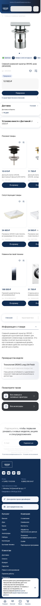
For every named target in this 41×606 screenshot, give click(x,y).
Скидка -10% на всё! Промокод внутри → (20, 2)
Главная (5, 604)
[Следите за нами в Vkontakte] (8, 473)
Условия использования (30, 454)
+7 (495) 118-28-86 (8, 481)
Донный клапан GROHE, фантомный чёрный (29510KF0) (13, 176)
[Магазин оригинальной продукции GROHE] (5, 8)
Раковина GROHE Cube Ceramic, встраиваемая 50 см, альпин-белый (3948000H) (13, 235)
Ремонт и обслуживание (10, 570)
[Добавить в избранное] (20, 142)
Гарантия (5, 566)
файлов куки (19, 591)
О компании (25, 518)
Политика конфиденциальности (12, 454)
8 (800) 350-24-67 (27, 481)
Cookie (23, 541)
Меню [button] (20, 604)
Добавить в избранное (30, 71)
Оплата (4, 559)
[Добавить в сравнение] (36, 71)
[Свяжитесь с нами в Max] (13, 473)
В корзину (14, 185)
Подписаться (28, 443)
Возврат (5, 562)
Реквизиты (6, 577)
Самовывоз (25, 522)
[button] (19, 53)
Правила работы (8, 574)
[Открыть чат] (18, 473)
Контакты (24, 526)
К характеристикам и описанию (13, 98)
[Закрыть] (35, 588)
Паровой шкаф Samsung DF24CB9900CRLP (11, 294)
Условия (33, 106)
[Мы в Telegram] (3, 473)
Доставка (5, 555)
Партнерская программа (30, 545)
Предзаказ (20, 93)
